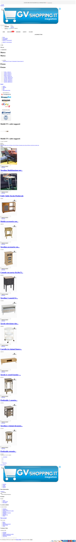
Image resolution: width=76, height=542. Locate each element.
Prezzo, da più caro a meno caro (33, 145)
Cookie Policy (5, 509)
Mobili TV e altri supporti (7, 42)
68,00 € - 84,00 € (7, 75)
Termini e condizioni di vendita (8, 510)
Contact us (2, 5)
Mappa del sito (5, 514)
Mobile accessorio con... (9, 221)
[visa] (52, 541)
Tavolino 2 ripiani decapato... (11, 426)
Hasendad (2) (15, 61)
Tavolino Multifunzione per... (11, 170)
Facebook (4, 484)
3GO (3, 88)
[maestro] (67, 541)
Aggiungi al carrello (4, 166)
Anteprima (2, 167)
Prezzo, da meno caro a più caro (22, 145)
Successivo (5, 462)
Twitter (4, 485)
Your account (3, 518)
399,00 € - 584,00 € (8, 80)
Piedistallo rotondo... (8, 451)
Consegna (4, 508)
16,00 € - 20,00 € (7, 73)
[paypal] (61, 541)
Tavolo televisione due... (9, 324)
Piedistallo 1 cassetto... (8, 400)
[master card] (55, 541)
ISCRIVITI (50, 2)
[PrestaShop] (6, 121)
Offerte (4, 500)
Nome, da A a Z (7, 145)
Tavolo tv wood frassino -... (10, 375)
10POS (4, 86)
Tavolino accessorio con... (10, 247)
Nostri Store (5, 536)
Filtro (2, 146)
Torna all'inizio (3, 464)
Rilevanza (2, 145)
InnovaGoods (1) (21, 61)
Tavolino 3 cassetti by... (9, 298)
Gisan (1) (11, 61)
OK (2, 45)
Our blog (12, 27)
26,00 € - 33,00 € (7, 74)
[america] (64, 541)
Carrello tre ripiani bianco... (11, 349)
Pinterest (4, 487)
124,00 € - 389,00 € (8, 77)
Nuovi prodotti (5, 501)
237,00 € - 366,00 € (8, 78)
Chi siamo (4, 511)
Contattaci (4, 513)
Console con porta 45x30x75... (11, 272)
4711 (3, 89)
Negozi (4, 515)
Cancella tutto (3, 49)
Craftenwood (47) (6, 61)
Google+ (4, 486)
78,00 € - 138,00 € (8, 76)
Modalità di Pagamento (7, 512)
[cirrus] (74, 541)
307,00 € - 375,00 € (8, 79)
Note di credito (5, 525)
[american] (58, 541)
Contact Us (2, 491)
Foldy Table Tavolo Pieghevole (11, 196)
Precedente (5, 456)
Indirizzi (4, 523)
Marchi (1, 84)
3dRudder (4, 87)
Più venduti (5, 502)
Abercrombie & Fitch (6, 90)
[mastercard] (71, 541)
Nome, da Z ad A (13, 145)
